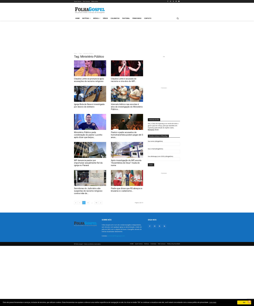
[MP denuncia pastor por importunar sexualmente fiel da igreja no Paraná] (90, 150)
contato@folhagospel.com (116, 236)
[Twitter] (159, 226)
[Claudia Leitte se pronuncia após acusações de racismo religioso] (90, 68)
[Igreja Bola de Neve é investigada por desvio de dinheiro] (90, 94)
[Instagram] (170, 1)
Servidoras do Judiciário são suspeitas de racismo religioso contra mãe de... (88, 191)
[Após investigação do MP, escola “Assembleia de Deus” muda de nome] (127, 150)
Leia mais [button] (212, 302)
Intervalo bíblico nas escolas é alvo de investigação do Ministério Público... (127, 106)
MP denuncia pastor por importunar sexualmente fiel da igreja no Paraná (88, 163)
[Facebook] (168, 1)
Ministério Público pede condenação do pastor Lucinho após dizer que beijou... (88, 134)
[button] (177, 18)
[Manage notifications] (249, 301)
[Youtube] (179, 1)
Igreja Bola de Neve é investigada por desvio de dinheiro (89, 105)
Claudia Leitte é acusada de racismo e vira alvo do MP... (123, 80)
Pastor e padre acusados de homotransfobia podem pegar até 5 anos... (127, 134)
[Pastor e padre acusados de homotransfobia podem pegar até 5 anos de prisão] (127, 122)
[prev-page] (75, 202)
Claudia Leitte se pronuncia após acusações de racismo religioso (89, 80)
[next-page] (100, 202)
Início (75, 53)
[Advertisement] (142, 10)
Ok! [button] (244, 302)
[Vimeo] (176, 1)
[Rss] (164, 226)
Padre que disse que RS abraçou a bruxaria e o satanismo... (126, 189)
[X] (173, 1)
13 (96, 203)
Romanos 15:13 (153, 130)
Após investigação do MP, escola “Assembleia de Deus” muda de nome (126, 163)
